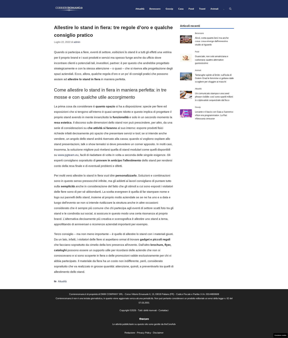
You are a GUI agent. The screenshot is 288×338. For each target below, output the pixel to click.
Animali (214, 8)
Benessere (154, 8)
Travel (202, 8)
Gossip (169, 8)
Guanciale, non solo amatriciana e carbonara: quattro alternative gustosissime (211, 59)
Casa (180, 8)
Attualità (139, 8)
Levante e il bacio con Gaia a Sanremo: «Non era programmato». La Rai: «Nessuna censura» (214, 115)
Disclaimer (158, 332)
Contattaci (163, 310)
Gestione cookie (280, 335)
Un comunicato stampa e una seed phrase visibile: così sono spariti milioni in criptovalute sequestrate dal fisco (214, 96)
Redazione (129, 332)
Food (191, 8)
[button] (230, 8)
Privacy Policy (144, 332)
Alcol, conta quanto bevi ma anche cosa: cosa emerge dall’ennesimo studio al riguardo (212, 41)
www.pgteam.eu (68, 155)
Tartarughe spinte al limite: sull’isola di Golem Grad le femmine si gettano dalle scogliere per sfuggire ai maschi (214, 78)
